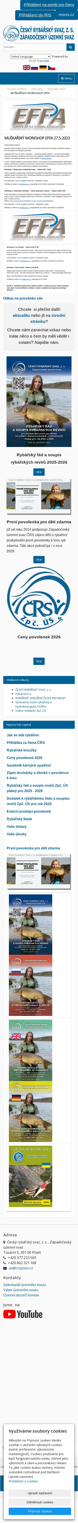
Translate (43, 61)
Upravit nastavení (40, 1493)
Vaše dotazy (17, 826)
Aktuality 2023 (56, 89)
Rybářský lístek (19, 819)
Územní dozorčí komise (21, 1295)
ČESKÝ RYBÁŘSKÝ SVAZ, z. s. (33, 690)
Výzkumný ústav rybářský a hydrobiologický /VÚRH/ (33, 704)
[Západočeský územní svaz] (39, 33)
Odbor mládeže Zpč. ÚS (30, 711)
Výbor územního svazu (20, 1290)
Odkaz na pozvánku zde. (23, 298)
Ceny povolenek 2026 (24, 758)
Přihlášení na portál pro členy (49, 5)
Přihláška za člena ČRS (26, 743)
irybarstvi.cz (23, 694)
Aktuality (37, 89)
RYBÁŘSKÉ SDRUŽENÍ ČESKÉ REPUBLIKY (40, 698)
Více (39, 472)
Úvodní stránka (16, 89)
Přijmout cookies (40, 1511)
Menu (68, 78)
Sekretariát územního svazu (24, 1285)
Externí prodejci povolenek (29, 811)
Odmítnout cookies (39, 1502)
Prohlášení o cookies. (24, 1481)
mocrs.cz (66, 15)
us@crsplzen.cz (21, 1268)
